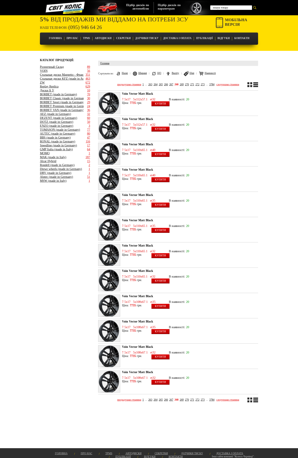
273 (203, 84)
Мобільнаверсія (236, 22)
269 (182, 84)
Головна (55, 38)
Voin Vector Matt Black (137, 93)
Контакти (241, 38)
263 (150, 84)
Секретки (123, 38)
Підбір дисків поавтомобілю (137, 6)
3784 (211, 84)
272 (197, 84)
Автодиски (103, 38)
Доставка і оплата (177, 38)
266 (166, 84)
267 (171, 84)
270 (187, 84)
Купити (160, 103)
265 (161, 84)
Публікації (204, 38)
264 (156, 84)
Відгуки (224, 38)
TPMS (86, 38)
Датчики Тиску (147, 38)
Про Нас (72, 38)
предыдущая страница (129, 84)
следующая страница (227, 84)
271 (192, 84)
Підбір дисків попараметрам (169, 6)
